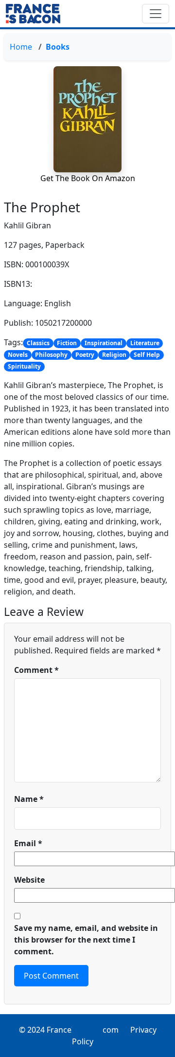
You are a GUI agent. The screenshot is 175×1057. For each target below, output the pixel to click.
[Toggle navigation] (155, 13)
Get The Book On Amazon (87, 178)
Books (58, 46)
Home (21, 46)
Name (29, 799)
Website (29, 879)
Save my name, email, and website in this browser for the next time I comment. (86, 940)
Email (28, 843)
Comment (36, 670)
